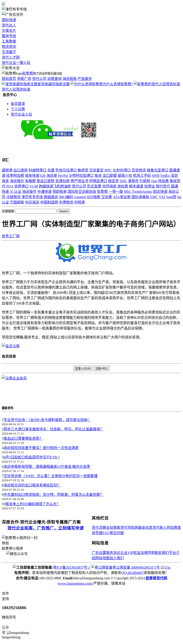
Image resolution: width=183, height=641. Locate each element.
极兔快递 (32, 175)
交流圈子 (9, 52)
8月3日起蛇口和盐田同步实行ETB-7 (32, 457)
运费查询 (54, 79)
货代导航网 (129, 527)
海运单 (51, 175)
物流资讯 (9, 47)
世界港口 (21, 186)
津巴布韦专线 (32, 197)
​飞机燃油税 (62, 186)
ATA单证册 (122, 197)
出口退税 (20, 170)
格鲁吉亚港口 (157, 170)
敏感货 (83, 170)
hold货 (171, 197)
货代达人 (9, 25)
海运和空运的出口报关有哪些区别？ (32, 485)
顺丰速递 (136, 186)
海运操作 (29, 191)
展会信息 (145, 527)
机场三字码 (142, 175)
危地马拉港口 (66, 170)
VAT (162, 197)
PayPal (63, 175)
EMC (154, 197)
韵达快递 (160, 191)
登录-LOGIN (83, 368)
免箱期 (30, 181)
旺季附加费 (15, 175)
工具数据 (9, 41)
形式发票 (94, 186)
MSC (127, 191)
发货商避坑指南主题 (53, 84)
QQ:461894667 (132, 573)
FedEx (165, 175)
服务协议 (113, 553)
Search (63, 211)
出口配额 (110, 175)
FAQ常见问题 (113, 533)
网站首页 (9, 79)
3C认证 (15, 191)
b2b (43, 175)
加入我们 (117, 558)
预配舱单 (59, 191)
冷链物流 (13, 197)
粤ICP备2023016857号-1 (71, 567)
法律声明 (147, 553)
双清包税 (62, 181)
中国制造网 (49, 202)
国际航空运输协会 (82, 191)
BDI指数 (93, 197)
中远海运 (32, 202)
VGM (33, 186)
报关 (98, 175)
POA (9, 186)
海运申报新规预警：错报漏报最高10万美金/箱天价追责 (47, 466)
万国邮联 (17, 202)
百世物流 (139, 170)
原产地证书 (79, 181)
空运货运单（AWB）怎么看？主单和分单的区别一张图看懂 (51, 476)
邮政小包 (125, 175)
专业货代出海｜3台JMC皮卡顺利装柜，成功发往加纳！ (47, 420)
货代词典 (99, 527)
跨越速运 (51, 197)
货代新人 (159, 527)
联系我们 (162, 553)
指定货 (113, 181)
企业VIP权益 (130, 553)
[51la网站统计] (165, 567)
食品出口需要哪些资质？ (23, 438)
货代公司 (39, 79)
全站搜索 (113, 527)
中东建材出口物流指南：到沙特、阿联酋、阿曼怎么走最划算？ (54, 495)
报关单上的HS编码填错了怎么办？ (32, 504)
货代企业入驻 (21, 114)
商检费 (122, 186)
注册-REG (101, 368)
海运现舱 (69, 79)
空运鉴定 (96, 170)
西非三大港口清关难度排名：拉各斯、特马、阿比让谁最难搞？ (54, 429)
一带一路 (116, 191)
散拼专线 (9, 36)
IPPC (108, 170)
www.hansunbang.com (75, 583)
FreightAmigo (142, 191)
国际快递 (9, 20)
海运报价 (17, 181)
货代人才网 (11, 57)
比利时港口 (122, 170)
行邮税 (144, 181)
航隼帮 (27, 73)
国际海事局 (140, 197)
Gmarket (80, 197)
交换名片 (9, 31)
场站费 (163, 181)
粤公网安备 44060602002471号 (136, 567)
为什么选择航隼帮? (118, 84)
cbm (154, 181)
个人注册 (18, 109)
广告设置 (99, 553)
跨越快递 (46, 186)
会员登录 (18, 104)
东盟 (50, 170)
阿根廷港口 (98, 181)
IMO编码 (66, 197)
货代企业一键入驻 (16, 63)
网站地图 (102, 558)
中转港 (79, 202)
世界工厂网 (11, 236)
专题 (98, 533)
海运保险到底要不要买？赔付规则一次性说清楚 (41, 448)
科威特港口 (37, 170)
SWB (156, 175)
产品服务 (85, 79)
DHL (123, 181)
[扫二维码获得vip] (84, 138)
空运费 (106, 197)
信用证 (149, 186)
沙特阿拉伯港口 (81, 175)
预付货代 (163, 186)
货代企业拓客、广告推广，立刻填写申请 (45, 528)
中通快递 (44, 191)
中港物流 (66, 202)
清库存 (133, 181)
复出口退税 (45, 181)
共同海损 (109, 186)
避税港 (7, 170)
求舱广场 (24, 79)
